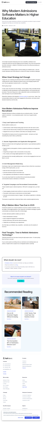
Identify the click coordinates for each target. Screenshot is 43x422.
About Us (4, 396)
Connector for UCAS (25, 400)
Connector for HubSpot (26, 396)
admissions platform (23, 96)
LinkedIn (4, 371)
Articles (23, 380)
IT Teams (4, 383)
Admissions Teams (6, 380)
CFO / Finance (5, 387)
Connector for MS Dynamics (27, 398)
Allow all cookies (28, 417)
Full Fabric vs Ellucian (6, 408)
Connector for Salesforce (26, 395)
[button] (39, 2)
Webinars (24, 385)
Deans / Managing (6, 388)
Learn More (21, 280)
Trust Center (5, 400)
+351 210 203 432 (7, 365)
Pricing (4, 395)
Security (4, 398)
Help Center (24, 387)
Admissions (24, 362)
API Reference (24, 408)
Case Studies (24, 381)
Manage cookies (20, 417)
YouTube (4, 373)
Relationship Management (26, 366)
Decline (36, 417)
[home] (6, 2)
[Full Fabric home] (8, 358)
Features (24, 367)
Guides (23, 383)
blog (17, 264)
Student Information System (27, 364)
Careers (4, 402)
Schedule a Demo (9, 263)
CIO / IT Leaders (6, 385)
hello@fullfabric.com (7, 369)
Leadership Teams (6, 381)
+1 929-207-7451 (7, 367)
